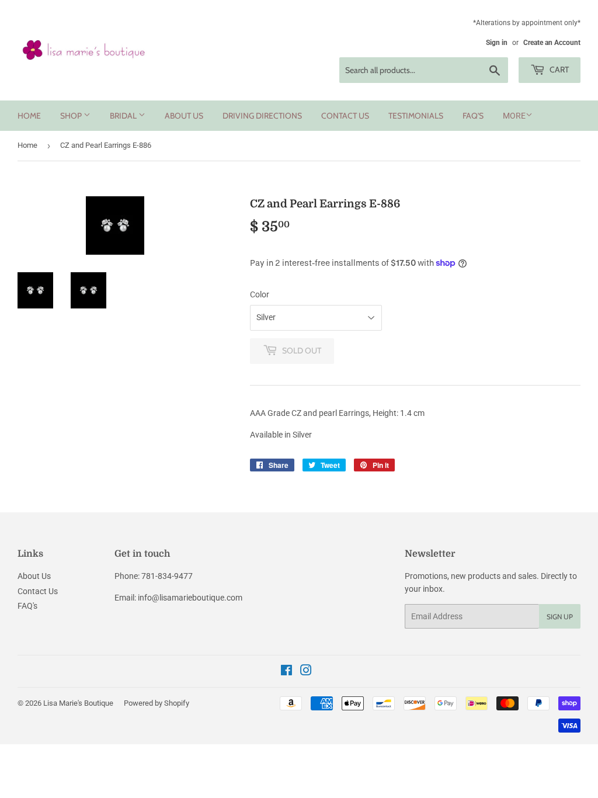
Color (259, 294)
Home (29, 115)
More (514, 115)
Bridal (124, 115)
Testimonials (415, 115)
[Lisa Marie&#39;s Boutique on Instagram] (306, 671)
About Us (184, 115)
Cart (558, 69)
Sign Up (560, 616)
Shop (72, 115)
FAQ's (473, 115)
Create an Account (551, 43)
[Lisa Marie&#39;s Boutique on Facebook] (286, 671)
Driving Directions (262, 115)
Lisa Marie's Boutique (78, 703)
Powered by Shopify (156, 703)
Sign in (496, 43)
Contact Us (345, 115)
